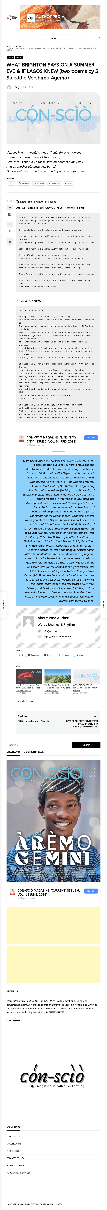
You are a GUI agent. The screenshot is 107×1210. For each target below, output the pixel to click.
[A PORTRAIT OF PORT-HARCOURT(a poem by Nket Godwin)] (86, 676)
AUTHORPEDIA (56, 1012)
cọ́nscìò (10, 57)
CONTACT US (13, 1136)
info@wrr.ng (50, 631)
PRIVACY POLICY (15, 1158)
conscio (28, 701)
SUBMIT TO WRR (15, 1165)
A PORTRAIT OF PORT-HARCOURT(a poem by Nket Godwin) (85, 688)
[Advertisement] (53, 925)
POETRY (19, 57)
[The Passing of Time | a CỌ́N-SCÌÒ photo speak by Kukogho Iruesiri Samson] (57, 676)
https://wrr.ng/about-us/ (57, 636)
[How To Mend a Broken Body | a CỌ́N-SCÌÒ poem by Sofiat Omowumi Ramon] (29, 676)
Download (91, 438)
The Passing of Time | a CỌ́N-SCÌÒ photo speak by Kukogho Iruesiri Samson (57, 688)
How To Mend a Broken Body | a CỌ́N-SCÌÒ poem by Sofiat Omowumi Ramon (28, 688)
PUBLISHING (13, 1151)
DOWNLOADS (14, 1143)
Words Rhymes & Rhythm (56, 625)
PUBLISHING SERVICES (19, 1172)
